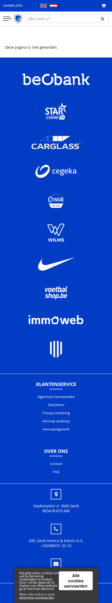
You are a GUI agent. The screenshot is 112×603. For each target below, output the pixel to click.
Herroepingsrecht (56, 429)
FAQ (56, 471)
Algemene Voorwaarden (56, 396)
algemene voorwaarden (36, 597)
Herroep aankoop (56, 421)
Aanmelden (12, 5)
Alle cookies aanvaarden (76, 580)
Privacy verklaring (56, 413)
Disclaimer (56, 404)
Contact (56, 463)
